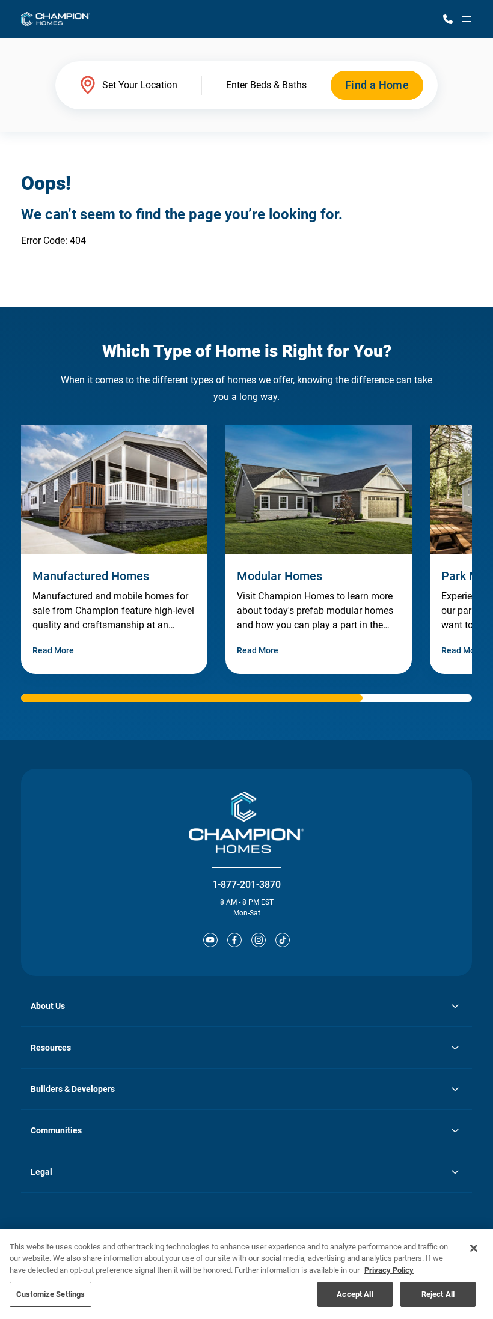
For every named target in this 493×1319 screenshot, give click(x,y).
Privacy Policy (389, 1270)
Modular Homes (279, 576)
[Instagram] (258, 940)
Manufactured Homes (90, 576)
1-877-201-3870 (246, 884)
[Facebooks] (234, 940)
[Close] (474, 1248)
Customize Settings (50, 1294)
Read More (53, 650)
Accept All (355, 1294)
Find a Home (377, 85)
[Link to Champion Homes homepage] (55, 19)
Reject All (438, 1294)
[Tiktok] (282, 940)
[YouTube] (210, 940)
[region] (246, 1274)
